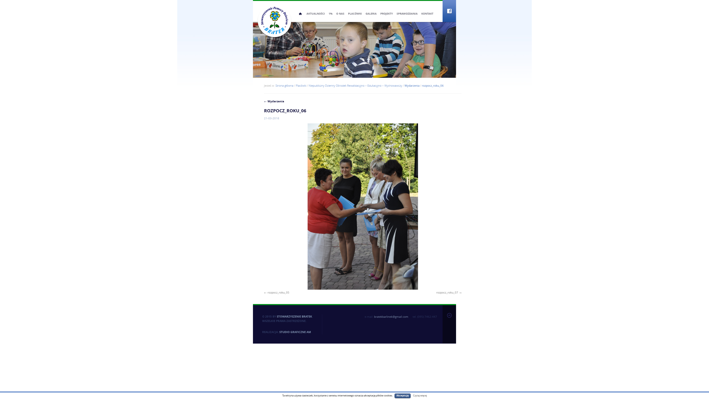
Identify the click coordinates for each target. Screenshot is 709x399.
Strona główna (300, 13)
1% (331, 13)
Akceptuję (402, 395)
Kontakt (427, 13)
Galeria (371, 13)
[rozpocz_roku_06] (363, 206)
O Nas (340, 13)
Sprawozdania (407, 13)
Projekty (386, 13)
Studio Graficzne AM (295, 332)
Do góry (449, 323)
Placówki (355, 13)
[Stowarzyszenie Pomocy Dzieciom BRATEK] (274, 20)
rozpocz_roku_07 (447, 292)
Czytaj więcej (420, 395)
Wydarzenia (274, 101)
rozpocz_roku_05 (278, 292)
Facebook (449, 11)
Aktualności (315, 13)
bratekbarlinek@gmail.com (391, 316)
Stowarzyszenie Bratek (294, 316)
